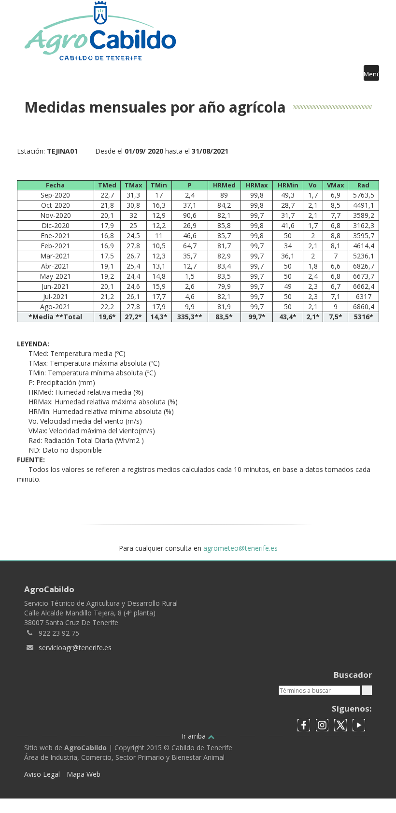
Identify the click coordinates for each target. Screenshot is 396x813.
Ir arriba (195, 736)
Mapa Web (83, 774)
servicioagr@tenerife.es (75, 647)
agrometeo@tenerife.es (240, 548)
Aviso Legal (42, 774)
